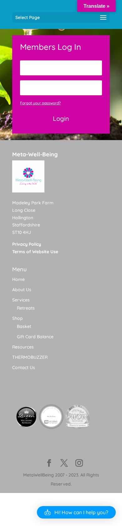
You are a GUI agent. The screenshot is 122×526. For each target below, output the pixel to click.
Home (18, 279)
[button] (76, 512)
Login (61, 118)
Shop (17, 318)
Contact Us (23, 367)
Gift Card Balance (35, 336)
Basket (24, 326)
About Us (21, 289)
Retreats (26, 308)
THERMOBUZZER (30, 357)
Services (21, 300)
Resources (23, 347)
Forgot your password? (40, 103)
